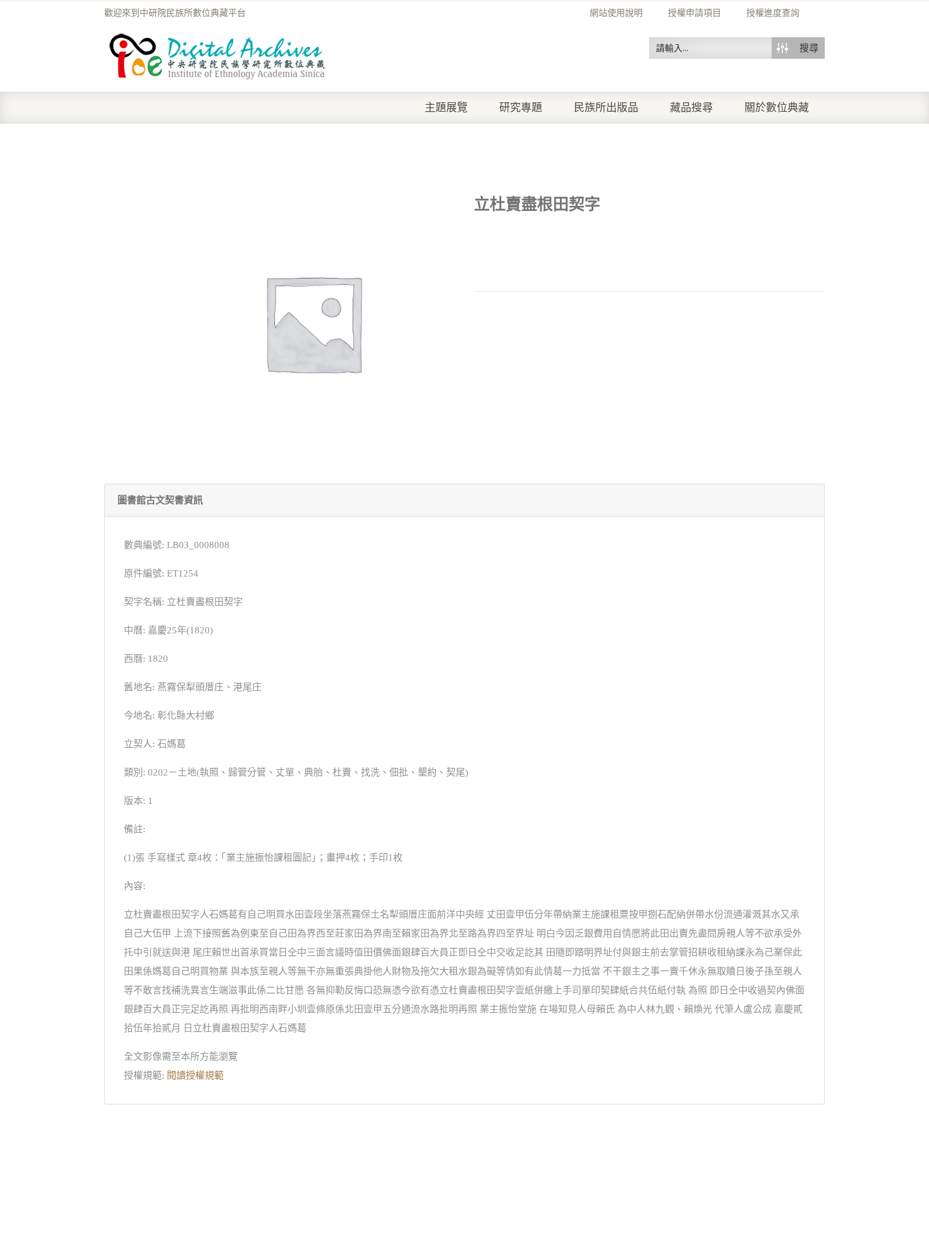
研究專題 (520, 108)
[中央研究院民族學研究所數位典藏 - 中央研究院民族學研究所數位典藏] (217, 54)
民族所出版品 (606, 108)
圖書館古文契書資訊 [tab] (160, 500)
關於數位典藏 (776, 108)
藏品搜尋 (691, 108)
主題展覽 (446, 108)
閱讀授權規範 (195, 1075)
